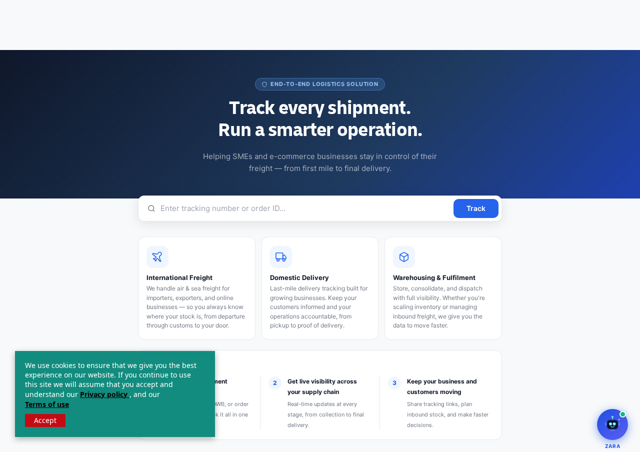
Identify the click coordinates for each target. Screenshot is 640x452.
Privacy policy (105, 394)
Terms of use (47, 404)
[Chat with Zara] (612, 424)
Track (476, 208)
